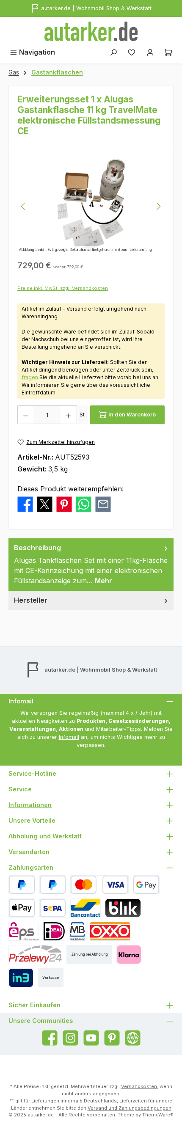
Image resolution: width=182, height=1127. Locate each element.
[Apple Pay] (21, 908)
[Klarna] (128, 954)
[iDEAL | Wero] (54, 931)
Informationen (30, 804)
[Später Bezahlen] (52, 884)
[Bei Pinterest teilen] (64, 503)
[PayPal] (21, 884)
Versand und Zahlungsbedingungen (129, 1108)
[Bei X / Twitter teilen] (44, 503)
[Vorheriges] (23, 206)
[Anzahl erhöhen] (69, 414)
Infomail (69, 737)
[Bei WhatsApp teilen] (83, 503)
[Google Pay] (146, 884)
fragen (30, 377)
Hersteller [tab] (30, 600)
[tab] (91, 564)
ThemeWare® (158, 1115)
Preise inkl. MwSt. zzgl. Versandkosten (62, 288)
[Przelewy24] (35, 954)
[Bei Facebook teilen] (25, 503)
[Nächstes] (158, 206)
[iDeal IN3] (20, 977)
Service (20, 789)
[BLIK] (123, 908)
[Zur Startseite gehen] (91, 31)
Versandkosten (139, 1086)
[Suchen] (113, 52)
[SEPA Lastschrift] (52, 908)
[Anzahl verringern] (25, 414)
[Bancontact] (85, 908)
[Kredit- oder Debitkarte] (99, 884)
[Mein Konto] (150, 52)
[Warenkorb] (168, 52)
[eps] (23, 931)
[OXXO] (110, 931)
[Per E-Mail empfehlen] (103, 503)
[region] (91, 206)
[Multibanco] (77, 931)
